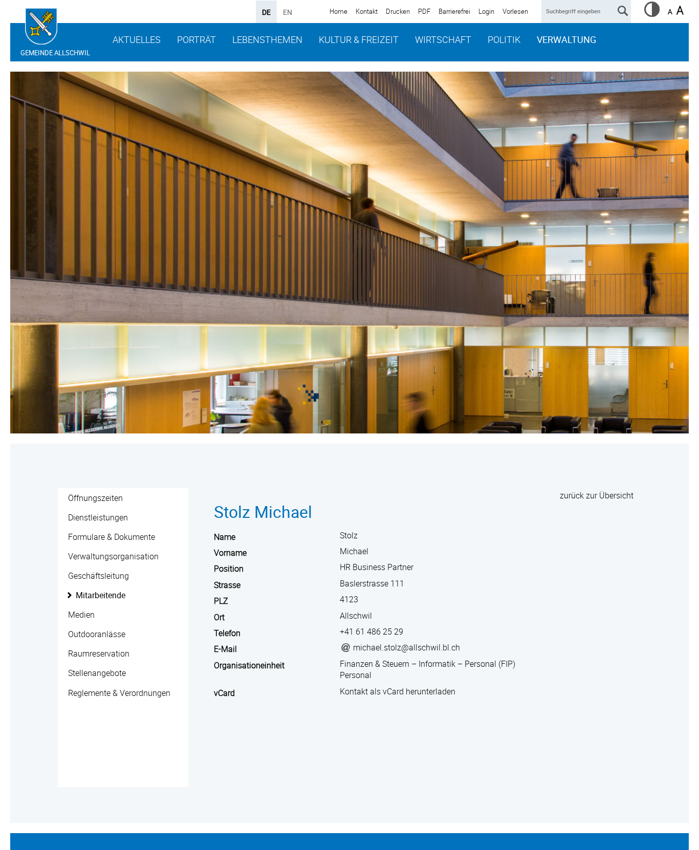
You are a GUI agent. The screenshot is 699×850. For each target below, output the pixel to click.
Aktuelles (137, 39)
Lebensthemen (267, 39)
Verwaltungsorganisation (113, 556)
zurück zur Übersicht (597, 495)
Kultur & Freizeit (359, 39)
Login (486, 11)
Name (224, 536)
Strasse (227, 585)
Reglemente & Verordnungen (119, 693)
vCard (224, 693)
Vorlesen (515, 11)
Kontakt (367, 11)
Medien (81, 614)
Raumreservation (98, 653)
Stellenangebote (97, 673)
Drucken (398, 11)
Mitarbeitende (100, 595)
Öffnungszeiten (95, 498)
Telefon (227, 633)
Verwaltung (566, 39)
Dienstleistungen (98, 517)
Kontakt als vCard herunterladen (397, 691)
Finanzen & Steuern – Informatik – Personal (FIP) (427, 663)
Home (338, 11)
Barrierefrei (454, 11)
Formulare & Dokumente (111, 536)
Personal (356, 675)
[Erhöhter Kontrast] (652, 13)
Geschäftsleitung (98, 575)
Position (229, 568)
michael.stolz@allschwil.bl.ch (406, 647)
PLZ (221, 600)
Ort (219, 617)
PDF (424, 11)
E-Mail (225, 649)
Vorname (230, 552)
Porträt (196, 39)
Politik (504, 39)
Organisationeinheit (249, 665)
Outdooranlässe (96, 634)
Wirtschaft (443, 39)
